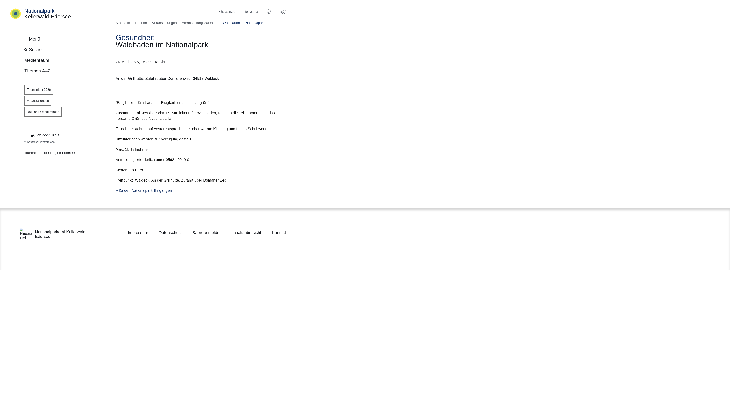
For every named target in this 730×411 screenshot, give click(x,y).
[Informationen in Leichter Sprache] (269, 11)
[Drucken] (148, 91)
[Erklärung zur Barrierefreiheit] (283, 11)
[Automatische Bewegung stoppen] (26, 135)
